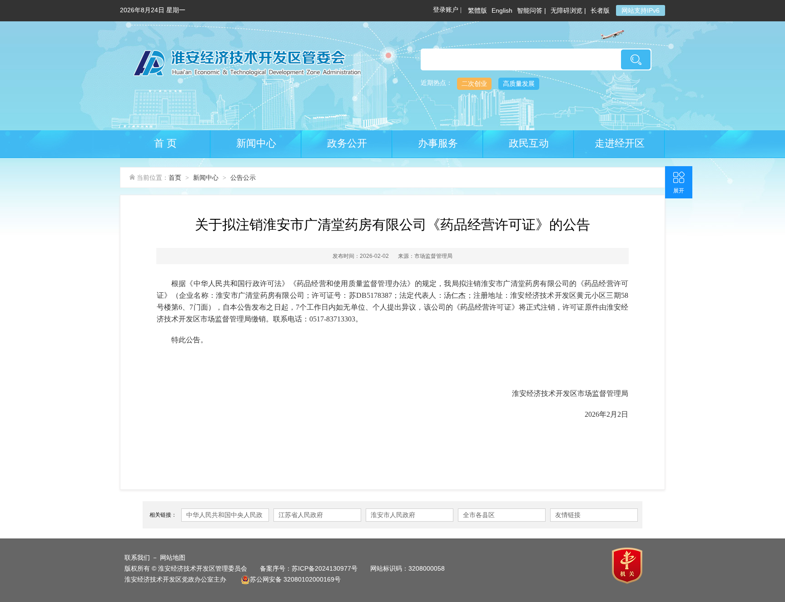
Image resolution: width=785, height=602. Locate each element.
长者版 (601, 10)
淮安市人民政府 (393, 514)
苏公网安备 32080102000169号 (295, 579)
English (502, 10)
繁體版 (477, 10)
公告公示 (243, 177)
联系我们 (137, 557)
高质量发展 (519, 83)
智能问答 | (531, 10)
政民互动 (529, 143)
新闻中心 (256, 143)
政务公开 (347, 143)
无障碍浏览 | (568, 10)
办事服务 (438, 143)
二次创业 (474, 83)
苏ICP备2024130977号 (325, 568)
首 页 (165, 143)
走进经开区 (620, 143)
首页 (175, 177)
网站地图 (172, 557)
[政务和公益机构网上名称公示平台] (628, 565)
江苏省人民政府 (300, 514)
